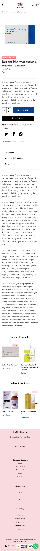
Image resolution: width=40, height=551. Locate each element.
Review (7, 164)
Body (20, 496)
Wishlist (20, 473)
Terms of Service (20, 518)
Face (20, 492)
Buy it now (18, 118)
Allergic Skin (15, 141)
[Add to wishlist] (36, 59)
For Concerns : (6, 141)
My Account (20, 470)
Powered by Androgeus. (20, 541)
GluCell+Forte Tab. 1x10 (9, 365)
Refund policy (20, 522)
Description (9, 153)
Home (3, 12)
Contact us (20, 477)
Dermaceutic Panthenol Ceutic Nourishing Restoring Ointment (29, 367)
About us (20, 515)
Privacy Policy (20, 529)
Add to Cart (23, 110)
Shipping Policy (20, 525)
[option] (10, 358)
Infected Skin (24, 141)
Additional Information (14, 158)
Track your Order (20, 466)
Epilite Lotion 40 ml (8, 411)
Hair (20, 499)
